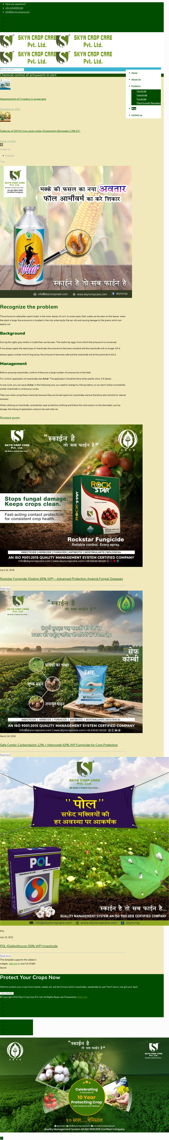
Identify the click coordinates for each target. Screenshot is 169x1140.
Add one (13, 963)
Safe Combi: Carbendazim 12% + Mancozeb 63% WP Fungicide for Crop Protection (59, 745)
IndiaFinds (82, 997)
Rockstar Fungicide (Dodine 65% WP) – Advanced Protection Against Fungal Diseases (61, 579)
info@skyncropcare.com (17, 12)
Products (9, 155)
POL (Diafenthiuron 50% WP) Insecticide (29, 946)
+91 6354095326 (14, 8)
